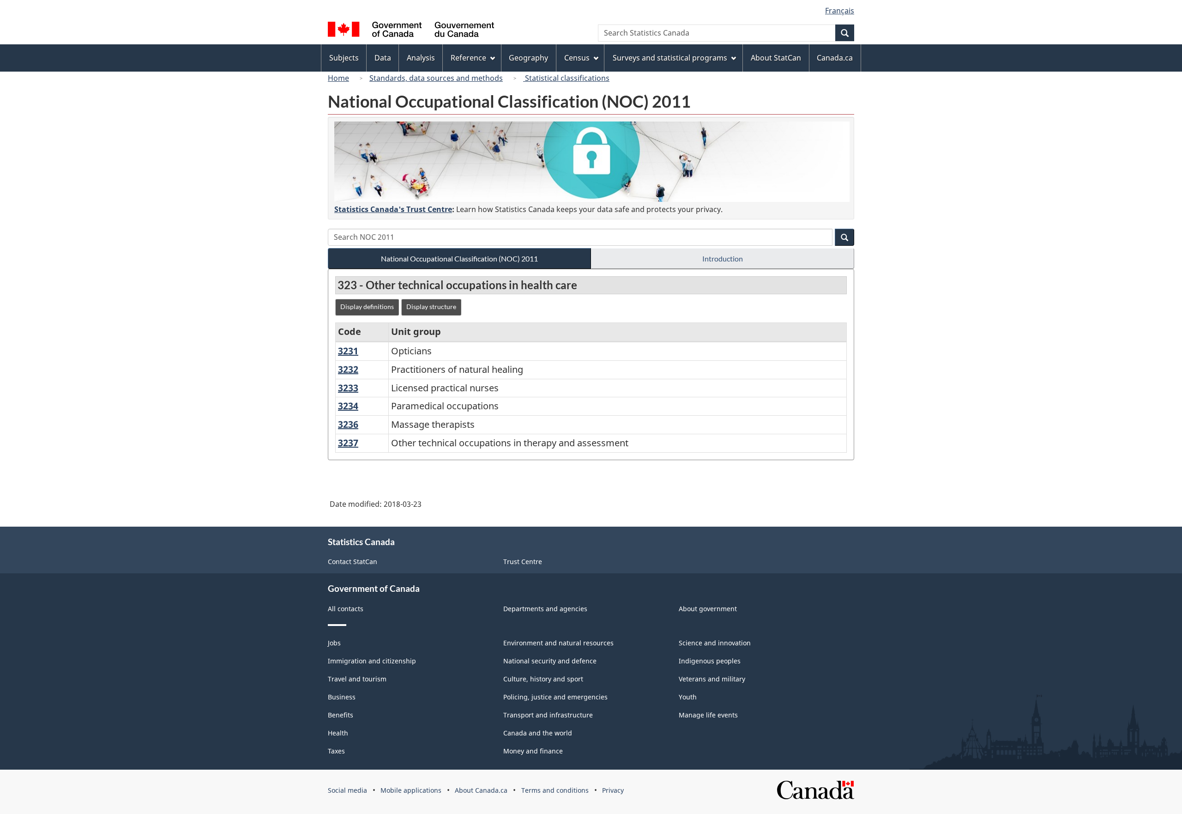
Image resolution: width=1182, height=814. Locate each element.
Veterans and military (712, 678)
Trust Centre (522, 561)
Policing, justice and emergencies (555, 697)
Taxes (336, 751)
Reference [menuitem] (468, 58)
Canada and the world (537, 733)
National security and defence (550, 660)
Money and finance (533, 751)
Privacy (613, 790)
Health (338, 733)
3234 (348, 406)
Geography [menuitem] (528, 58)
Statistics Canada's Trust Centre (393, 209)
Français (839, 11)
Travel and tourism (357, 678)
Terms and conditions (555, 790)
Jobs (334, 642)
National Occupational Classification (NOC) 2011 (459, 258)
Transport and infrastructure (548, 715)
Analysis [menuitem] (421, 58)
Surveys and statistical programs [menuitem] (670, 58)
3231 (348, 351)
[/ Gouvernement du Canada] (411, 31)
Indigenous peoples (710, 660)
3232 (348, 369)
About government (708, 608)
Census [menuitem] (577, 58)
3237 (348, 443)
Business (342, 697)
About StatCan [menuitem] (776, 58)
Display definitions (367, 306)
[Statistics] (592, 161)
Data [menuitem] (382, 58)
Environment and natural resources (558, 642)
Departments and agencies (545, 608)
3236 (348, 424)
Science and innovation (715, 642)
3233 (348, 388)
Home (338, 78)
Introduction (722, 258)
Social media (347, 790)
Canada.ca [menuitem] (835, 58)
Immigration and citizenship (372, 660)
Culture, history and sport (543, 678)
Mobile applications (410, 790)
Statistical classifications (566, 78)
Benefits (340, 715)
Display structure (431, 306)
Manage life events (708, 715)
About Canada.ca (481, 790)
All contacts (345, 608)
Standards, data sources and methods (436, 78)
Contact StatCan (352, 561)
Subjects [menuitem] (344, 58)
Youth (688, 697)
